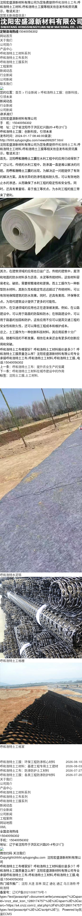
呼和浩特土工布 (66, 2)
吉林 (38, 883)
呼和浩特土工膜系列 (14, 62)
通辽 (59, 883)
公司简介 (6, 44)
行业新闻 (6, 75)
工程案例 (6, 66)
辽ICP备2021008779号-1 (29, 892)
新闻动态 (6, 70)
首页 (18, 92)
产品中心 (6, 49)
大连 (31, 883)
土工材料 (31, 375)
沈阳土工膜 (16, 375)
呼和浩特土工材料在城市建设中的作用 (38, 371)
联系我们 (6, 83)
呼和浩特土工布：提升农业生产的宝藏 (38, 366)
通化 (52, 883)
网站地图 (6, 822)
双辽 (45, 883)
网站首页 (6, 35)
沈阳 (24, 883)
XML (3, 827)
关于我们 (6, 40)
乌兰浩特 (69, 883)
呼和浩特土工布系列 (14, 57)
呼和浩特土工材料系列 (15, 53)
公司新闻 (6, 79)
